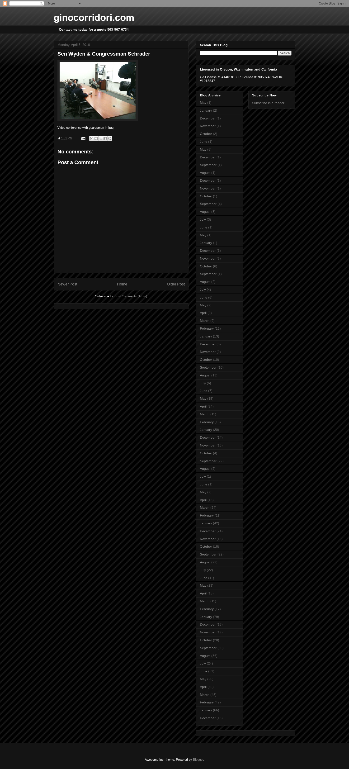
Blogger (198, 759)
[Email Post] (83, 138)
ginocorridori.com (94, 17)
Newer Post (67, 284)
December (208, 118)
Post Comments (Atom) (130, 296)
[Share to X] (100, 138)
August (205, 173)
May (203, 102)
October (206, 134)
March (204, 321)
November (208, 126)
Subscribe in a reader (268, 103)
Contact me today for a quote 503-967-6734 (94, 29)
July (203, 219)
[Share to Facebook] (105, 138)
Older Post (176, 284)
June (203, 141)
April (203, 313)
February (207, 328)
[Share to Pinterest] (109, 138)
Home (122, 284)
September (208, 165)
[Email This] (91, 138)
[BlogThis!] (96, 138)
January (206, 110)
